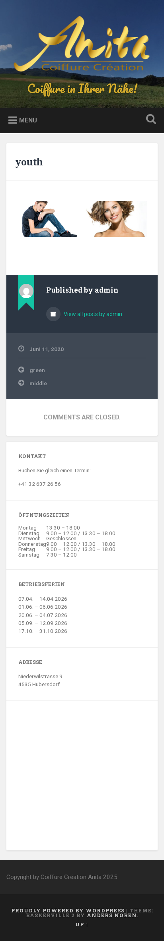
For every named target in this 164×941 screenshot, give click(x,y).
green (37, 370)
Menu (28, 120)
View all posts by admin (92, 314)
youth (29, 161)
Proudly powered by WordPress (68, 910)
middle (38, 383)
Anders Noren (112, 915)
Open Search (149, 120)
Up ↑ (82, 924)
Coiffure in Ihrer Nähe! (82, 88)
